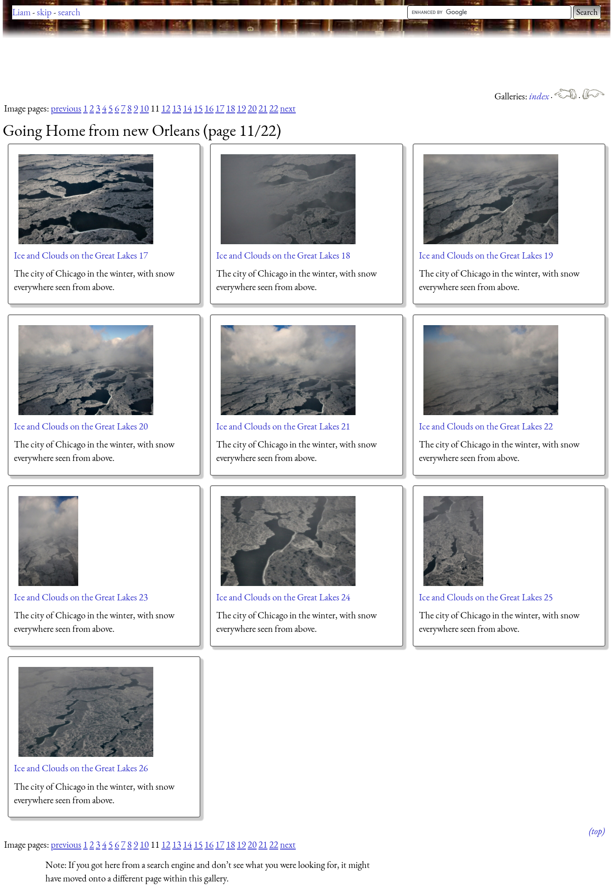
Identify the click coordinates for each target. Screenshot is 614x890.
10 (144, 108)
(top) (597, 831)
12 (165, 108)
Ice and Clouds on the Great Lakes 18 (283, 255)
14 (187, 108)
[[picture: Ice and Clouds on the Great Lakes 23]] (49, 541)
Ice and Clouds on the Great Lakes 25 (486, 597)
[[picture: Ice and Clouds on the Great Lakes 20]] (86, 370)
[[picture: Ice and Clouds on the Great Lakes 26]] (86, 711)
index (540, 96)
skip (44, 12)
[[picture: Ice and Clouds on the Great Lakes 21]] (288, 370)
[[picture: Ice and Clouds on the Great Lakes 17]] (86, 199)
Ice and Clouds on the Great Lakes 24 (283, 597)
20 (252, 108)
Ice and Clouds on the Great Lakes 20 (81, 426)
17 (219, 108)
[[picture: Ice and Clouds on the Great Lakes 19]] (491, 199)
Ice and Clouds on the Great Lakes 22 (486, 426)
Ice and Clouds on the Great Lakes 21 (283, 426)
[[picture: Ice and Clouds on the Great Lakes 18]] (288, 199)
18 (230, 108)
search (69, 12)
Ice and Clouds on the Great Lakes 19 (486, 255)
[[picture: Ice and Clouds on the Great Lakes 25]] (454, 541)
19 (241, 108)
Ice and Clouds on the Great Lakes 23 (81, 597)
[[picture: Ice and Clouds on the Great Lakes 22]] (491, 370)
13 (176, 108)
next (288, 108)
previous (66, 108)
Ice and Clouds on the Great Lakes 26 (81, 768)
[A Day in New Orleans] (593, 96)
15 (198, 108)
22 (273, 108)
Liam (21, 12)
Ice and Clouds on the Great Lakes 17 (81, 255)
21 (262, 108)
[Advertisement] (166, 63)
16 (209, 108)
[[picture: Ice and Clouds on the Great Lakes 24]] (288, 541)
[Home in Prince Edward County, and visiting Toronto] (566, 96)
